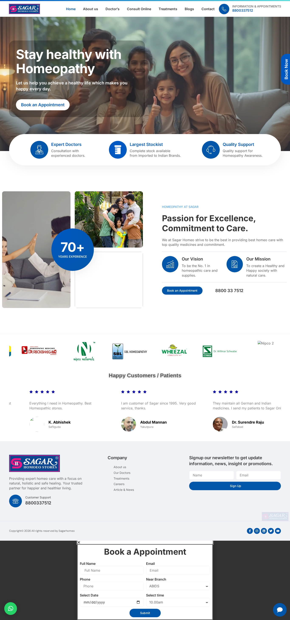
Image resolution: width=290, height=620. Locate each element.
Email (150, 563)
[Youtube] (278, 531)
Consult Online (139, 9)
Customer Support (38, 497)
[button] (10, 608)
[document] (145, 580)
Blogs (189, 9)
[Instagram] (257, 531)
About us (90, 9)
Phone (85, 579)
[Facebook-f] (250, 531)
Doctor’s (113, 9)
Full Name (88, 563)
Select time (155, 595)
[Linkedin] (264, 531)
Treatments (168, 9)
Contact (208, 9)
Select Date (89, 595)
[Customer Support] (15, 501)
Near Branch (156, 579)
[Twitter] (271, 531)
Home (71, 9)
